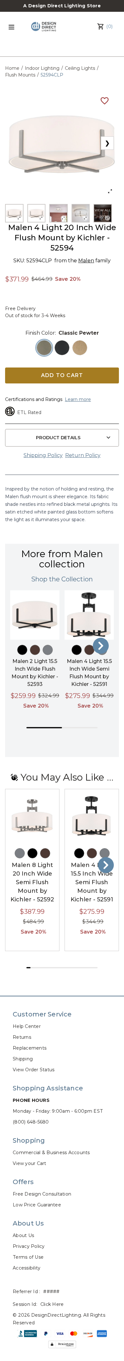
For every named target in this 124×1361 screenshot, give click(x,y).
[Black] (22, 650)
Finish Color (40, 333)
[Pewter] (48, 650)
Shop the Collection (62, 579)
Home (12, 68)
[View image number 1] (14, 213)
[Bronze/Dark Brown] (35, 650)
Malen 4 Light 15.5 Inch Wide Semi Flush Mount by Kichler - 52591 (92, 882)
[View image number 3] (58, 213)
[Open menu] (11, 27)
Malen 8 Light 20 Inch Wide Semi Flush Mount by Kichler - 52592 (32, 882)
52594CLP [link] (52, 75)
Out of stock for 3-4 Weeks (35, 315)
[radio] (44, 347)
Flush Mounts (20, 75)
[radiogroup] (62, 347)
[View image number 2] (36, 213)
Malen (86, 261)
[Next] (101, 646)
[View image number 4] (81, 213)
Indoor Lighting (42, 68)
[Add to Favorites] (104, 100)
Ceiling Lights (80, 68)
